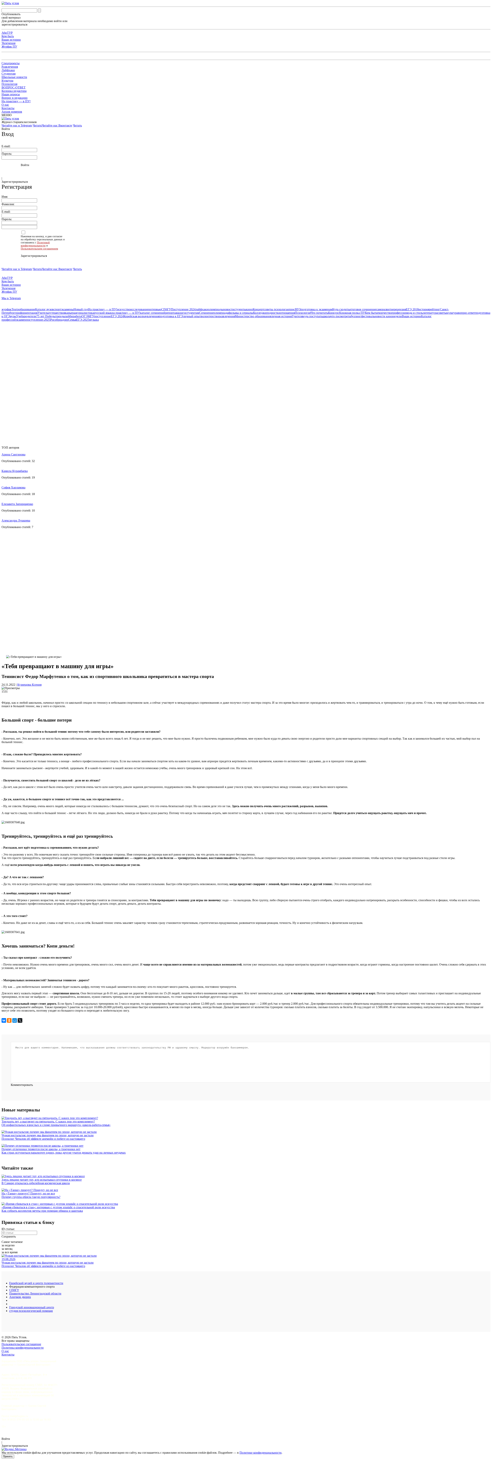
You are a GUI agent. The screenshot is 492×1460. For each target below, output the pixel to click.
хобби (69, 316)
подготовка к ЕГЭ (171, 316)
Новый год (81, 309)
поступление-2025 (38, 319)
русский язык (103, 312)
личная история (281, 316)
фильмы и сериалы (240, 312)
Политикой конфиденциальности (35, 244)
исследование (139, 309)
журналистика (84, 312)
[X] (20, 1020)
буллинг (356, 316)
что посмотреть (340, 316)
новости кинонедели (388, 316)
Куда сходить (340, 309)
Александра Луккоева (16, 520)
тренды (60, 316)
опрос (291, 309)
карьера (70, 312)
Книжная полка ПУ (352, 312)
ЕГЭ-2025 (82, 319)
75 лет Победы (46, 316)
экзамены (67, 309)
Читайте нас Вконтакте (57, 125)
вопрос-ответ (466, 312)
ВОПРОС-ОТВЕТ (14, 87)
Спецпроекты (11, 63)
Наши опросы (11, 94)
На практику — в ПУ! (16, 101)
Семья (72, 319)
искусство (123, 309)
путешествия (56, 312)
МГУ (91, 316)
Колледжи (259, 312)
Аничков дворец (20, 1297)
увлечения (152, 316)
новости (228, 309)
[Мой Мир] (14, 1020)
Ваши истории (11, 39)
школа (326, 316)
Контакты (8, 108)
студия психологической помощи (31, 1310)
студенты (240, 309)
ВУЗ (298, 309)
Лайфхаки (8, 70)
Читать (37, 125)
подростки (273, 312)
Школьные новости (14, 77)
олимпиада (221, 312)
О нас (5, 104)
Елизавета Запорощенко (17, 504)
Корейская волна (134, 316)
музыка (94, 319)
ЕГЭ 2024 (117, 316)
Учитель (42, 312)
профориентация (26, 312)
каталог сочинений (152, 312)
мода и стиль (414, 312)
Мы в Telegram (11, 298)
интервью (154, 309)
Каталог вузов (44, 309)
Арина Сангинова (13, 454)
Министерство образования (253, 316)
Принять (8, 1456)
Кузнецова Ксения (29, 684)
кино (249, 309)
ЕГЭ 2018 (412, 309)
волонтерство (210, 316)
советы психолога (275, 309)
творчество (384, 312)
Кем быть (8, 36)
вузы (13, 316)
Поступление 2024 (183, 309)
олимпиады (215, 309)
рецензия (400, 309)
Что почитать (319, 312)
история (424, 309)
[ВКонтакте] (4, 1020)
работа (77, 316)
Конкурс (333, 312)
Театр (15, 309)
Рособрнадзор (59, 319)
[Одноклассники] (9, 1020)
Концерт (258, 309)
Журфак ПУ (9, 46)
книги (182, 312)
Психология (9, 84)
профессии (399, 312)
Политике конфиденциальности (260, 1452)
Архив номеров (12, 111)
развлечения (227, 316)
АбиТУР (7, 32)
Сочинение (206, 312)
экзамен (21, 319)
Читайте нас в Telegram (17, 125)
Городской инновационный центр (31, 1307)
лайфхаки (201, 309)
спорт (57, 309)
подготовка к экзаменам (316, 309)
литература (430, 312)
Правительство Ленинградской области (35, 1293)
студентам (192, 312)
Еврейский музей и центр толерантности (36, 1283)
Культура (7, 80)
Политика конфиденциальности (23, 1347)
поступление (102, 316)
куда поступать (312, 316)
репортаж (171, 312)
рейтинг (434, 309)
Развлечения (10, 66)
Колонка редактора (14, 91)
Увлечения (8, 43)
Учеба (20, 316)
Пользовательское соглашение (21, 1344)
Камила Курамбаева (15, 471)
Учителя (297, 316)
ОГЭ (84, 316)
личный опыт (192, 316)
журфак (7, 309)
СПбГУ (166, 309)
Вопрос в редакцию (14, 97)
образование (27, 309)
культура (452, 312)
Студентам (9, 73)
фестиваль (368, 316)
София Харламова (13, 487)
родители (30, 316)
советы (442, 312)
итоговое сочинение (362, 309)
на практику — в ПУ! (126, 312)
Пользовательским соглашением (39, 248)
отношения (287, 312)
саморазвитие (385, 309)
